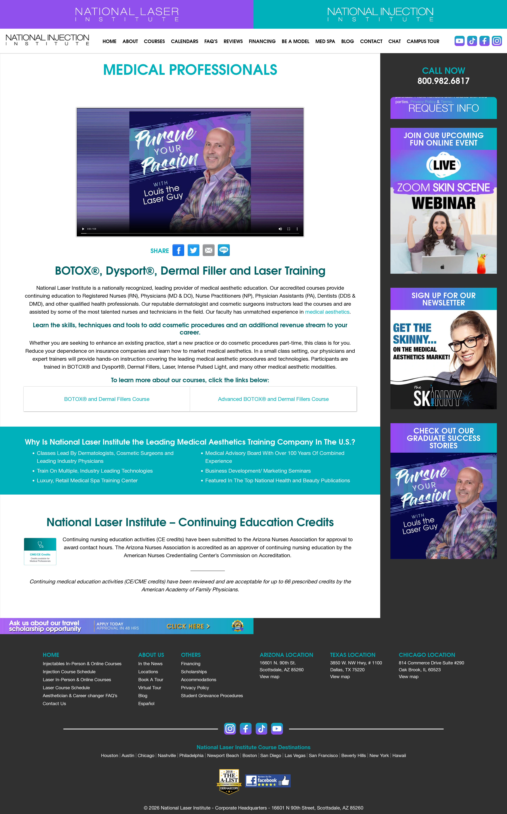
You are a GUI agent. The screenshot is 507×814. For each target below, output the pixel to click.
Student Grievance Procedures (212, 695)
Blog (347, 41)
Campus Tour (423, 41)
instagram (497, 41)
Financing (262, 41)
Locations (148, 671)
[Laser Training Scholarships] (126, 626)
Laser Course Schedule (66, 687)
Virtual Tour (149, 687)
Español (146, 703)
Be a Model (295, 41)
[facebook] (268, 781)
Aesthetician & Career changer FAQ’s (80, 695)
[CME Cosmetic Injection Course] (380, 14)
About (130, 41)
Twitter (193, 250)
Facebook (484, 41)
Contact (371, 41)
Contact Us (54, 703)
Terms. (447, 101)
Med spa (325, 41)
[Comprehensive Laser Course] (126, 14)
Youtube (460, 41)
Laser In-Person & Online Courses (77, 679)
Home (109, 41)
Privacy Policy (423, 101)
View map (269, 676)
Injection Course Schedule (69, 671)
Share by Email (208, 250)
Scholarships (194, 671)
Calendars (184, 41)
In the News (150, 663)
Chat (394, 41)
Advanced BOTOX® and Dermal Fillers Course (273, 399)
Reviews (233, 41)
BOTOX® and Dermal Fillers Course (106, 399)
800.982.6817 (443, 80)
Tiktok (472, 41)
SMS (224, 250)
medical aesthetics (327, 312)
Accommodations (198, 679)
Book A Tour (150, 679)
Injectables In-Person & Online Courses (82, 663)
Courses (154, 41)
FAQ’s (211, 41)
